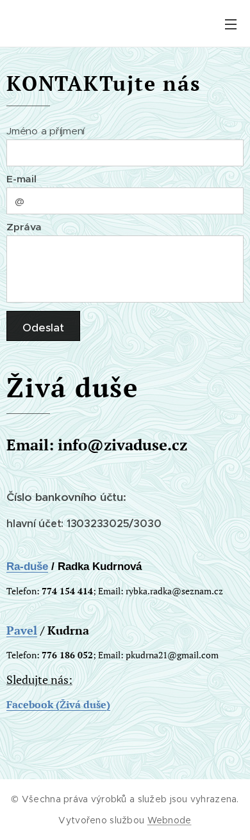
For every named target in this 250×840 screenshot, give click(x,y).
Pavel (21, 630)
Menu (231, 23)
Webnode (169, 820)
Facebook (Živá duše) (58, 704)
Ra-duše (27, 566)
